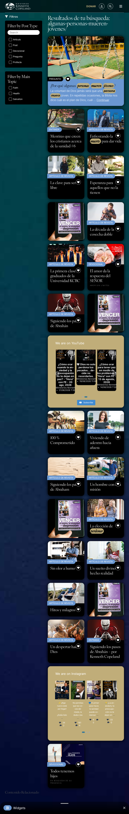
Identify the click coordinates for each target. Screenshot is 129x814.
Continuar (103, 100)
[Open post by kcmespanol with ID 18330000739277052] (110, 690)
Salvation (17, 99)
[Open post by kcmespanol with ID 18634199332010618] (94, 690)
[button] (57, 373)
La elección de (101, 528)
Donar (91, 6)
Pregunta (17, 56)
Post (15, 45)
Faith (15, 87)
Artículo (17, 39)
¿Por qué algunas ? (83, 85)
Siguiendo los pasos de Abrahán (65, 323)
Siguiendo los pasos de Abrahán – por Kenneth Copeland (105, 651)
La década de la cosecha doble (102, 232)
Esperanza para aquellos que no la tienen (104, 187)
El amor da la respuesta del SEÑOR (100, 275)
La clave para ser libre (63, 185)
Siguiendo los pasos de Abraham (65, 487)
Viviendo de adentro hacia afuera (100, 442)
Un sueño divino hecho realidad (103, 570)
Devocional (18, 50)
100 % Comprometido (62, 440)
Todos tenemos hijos (62, 773)
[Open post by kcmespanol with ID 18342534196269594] (78, 690)
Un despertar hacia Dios (65, 649)
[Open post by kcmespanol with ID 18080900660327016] (62, 690)
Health (16, 93)
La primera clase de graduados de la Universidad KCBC (65, 275)
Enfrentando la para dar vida (105, 139)
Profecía (17, 62)
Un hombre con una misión (105, 487)
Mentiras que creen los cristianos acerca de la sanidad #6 (65, 141)
